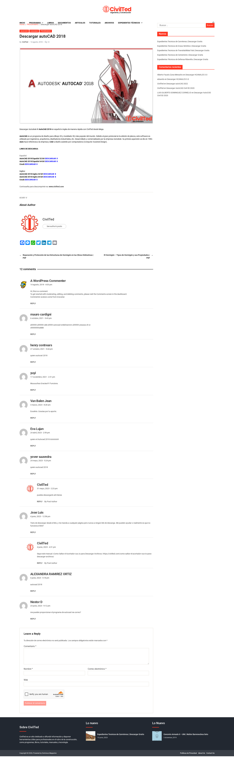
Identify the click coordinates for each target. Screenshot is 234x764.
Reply (33, 303)
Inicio (22, 23)
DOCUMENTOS (64, 23)
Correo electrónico (97, 669)
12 (48, 42)
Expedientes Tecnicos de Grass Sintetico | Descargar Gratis (181, 46)
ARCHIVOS (109, 23)
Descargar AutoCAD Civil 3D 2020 (180, 88)
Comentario (30, 646)
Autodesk (34, 31)
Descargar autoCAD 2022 (177, 84)
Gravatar (60, 297)
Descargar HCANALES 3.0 (196, 75)
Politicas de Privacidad (188, 753)
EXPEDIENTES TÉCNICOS (129, 23)
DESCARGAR (48, 174)
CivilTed (25, 42)
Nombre (28, 669)
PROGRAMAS (35, 23)
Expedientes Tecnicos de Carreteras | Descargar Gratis (179, 41)
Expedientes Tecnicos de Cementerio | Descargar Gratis (180, 55)
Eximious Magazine (49, 753)
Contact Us (210, 753)
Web (26, 680)
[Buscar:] (180, 26)
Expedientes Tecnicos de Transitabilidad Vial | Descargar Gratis (183, 50)
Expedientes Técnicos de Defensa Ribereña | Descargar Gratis (182, 59)
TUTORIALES (95, 23)
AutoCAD (24, 31)
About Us (201, 753)
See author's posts (54, 226)
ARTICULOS (80, 23)
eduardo (160, 79)
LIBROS (50, 23)
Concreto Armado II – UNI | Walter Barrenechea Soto (186, 734)
